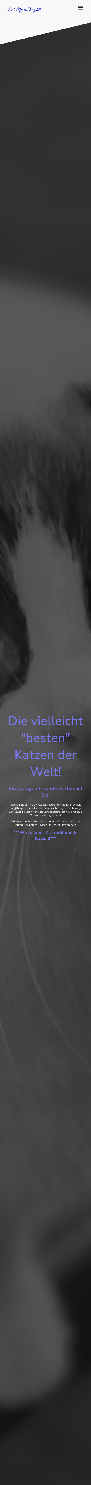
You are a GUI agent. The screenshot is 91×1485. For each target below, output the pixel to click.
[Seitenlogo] (24, 15)
